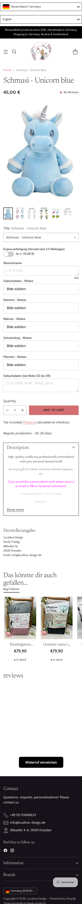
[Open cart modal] (75, 51)
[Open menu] (5, 51)
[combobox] (41, 7)
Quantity (9, 401)
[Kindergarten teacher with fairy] (20, 618)
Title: (24, 228)
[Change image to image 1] (8, 213)
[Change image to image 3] (32, 213)
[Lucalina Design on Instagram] (12, 851)
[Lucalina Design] (41, 51)
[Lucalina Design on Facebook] (5, 851)
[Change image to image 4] (44, 213)
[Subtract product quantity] (7, 410)
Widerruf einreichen (41, 762)
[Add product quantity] (22, 410)
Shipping (29, 422)
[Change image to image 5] (56, 213)
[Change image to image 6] (68, 213)
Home (7, 70)
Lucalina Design (37, 898)
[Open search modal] (14, 51)
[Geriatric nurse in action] (57, 618)
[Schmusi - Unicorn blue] (41, 152)
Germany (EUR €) (21, 891)
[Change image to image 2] (20, 213)
